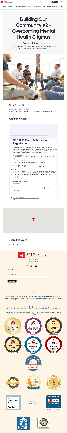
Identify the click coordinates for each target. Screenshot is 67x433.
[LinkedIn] (35, 266)
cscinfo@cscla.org (33, 261)
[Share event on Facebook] (9, 244)
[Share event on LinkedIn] (17, 244)
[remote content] (33, 163)
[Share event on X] (13, 244)
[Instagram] (27, 266)
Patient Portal (61, 1)
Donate (54, 2)
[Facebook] (31, 266)
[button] (10, 6)
